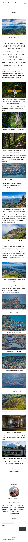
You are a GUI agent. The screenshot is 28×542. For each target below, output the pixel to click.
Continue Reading (14, 475)
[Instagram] (15, 537)
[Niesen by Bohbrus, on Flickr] (14, 469)
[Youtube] (14, 537)
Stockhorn (5, 311)
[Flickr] (12, 537)
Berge (14, 40)
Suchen (3, 525)
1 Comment (20, 40)
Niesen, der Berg (14, 37)
